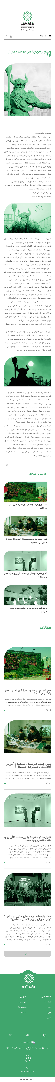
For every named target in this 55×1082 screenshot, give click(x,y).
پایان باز (23, 996)
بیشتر (27, 954)
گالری (49, 1018)
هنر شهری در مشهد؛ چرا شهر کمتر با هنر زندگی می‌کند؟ (28, 692)
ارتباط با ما (22, 1007)
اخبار (49, 1007)
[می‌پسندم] (6, 465)
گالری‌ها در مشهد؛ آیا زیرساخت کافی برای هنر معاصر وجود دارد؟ (27, 838)
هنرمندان (23, 1002)
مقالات (24, 1012)
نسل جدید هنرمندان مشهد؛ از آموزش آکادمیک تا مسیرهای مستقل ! (28, 765)
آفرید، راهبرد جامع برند (26, 1079)
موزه (49, 1012)
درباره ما (48, 1002)
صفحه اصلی (46, 996)
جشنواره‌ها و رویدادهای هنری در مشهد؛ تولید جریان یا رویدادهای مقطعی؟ (27, 918)
